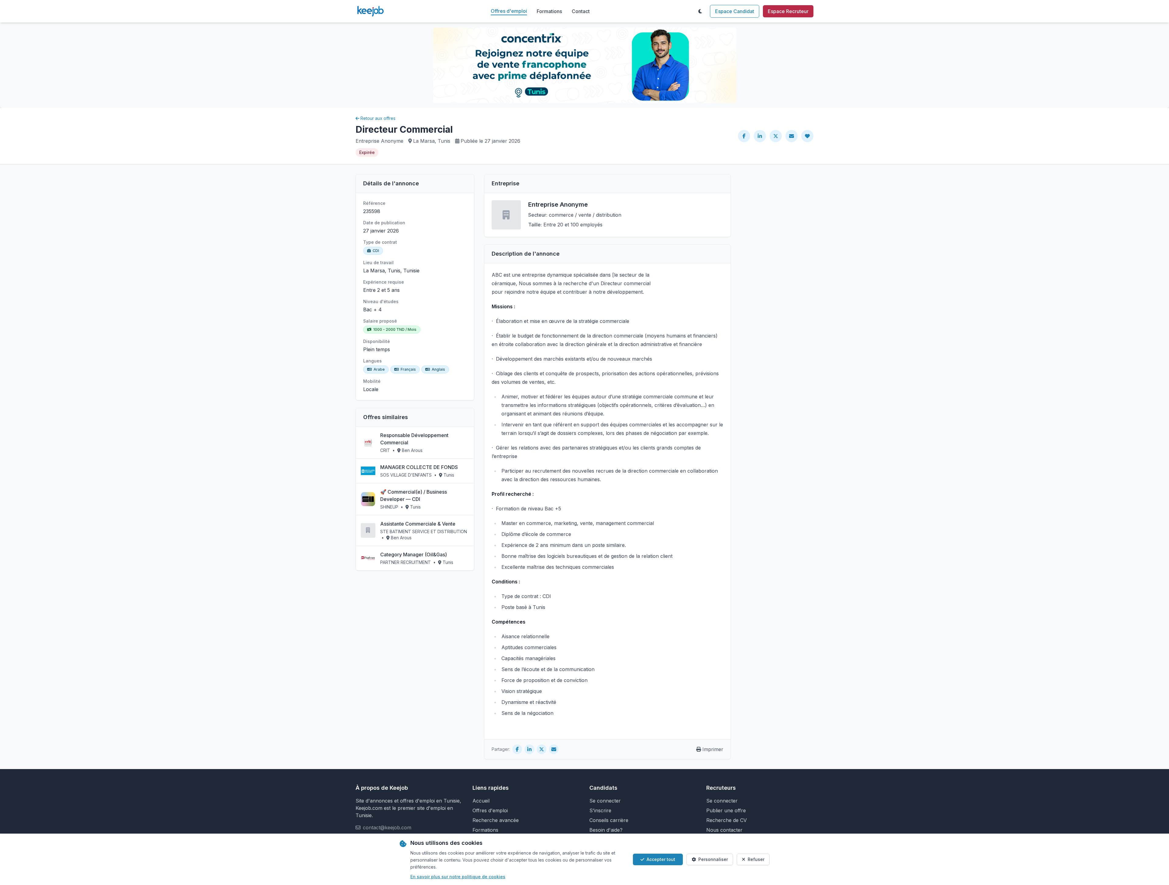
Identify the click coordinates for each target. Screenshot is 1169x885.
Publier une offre (726, 810)
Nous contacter (724, 830)
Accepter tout (661, 859)
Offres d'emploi (509, 11)
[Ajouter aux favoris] (807, 136)
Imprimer (712, 749)
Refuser (756, 859)
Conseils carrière (608, 820)
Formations (549, 11)
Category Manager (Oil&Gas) (413, 554)
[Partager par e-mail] (791, 136)
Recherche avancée (495, 820)
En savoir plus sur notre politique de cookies (457, 876)
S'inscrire (600, 810)
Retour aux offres (377, 118)
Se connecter (605, 801)
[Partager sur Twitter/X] (776, 136)
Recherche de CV (726, 820)
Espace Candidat (734, 11)
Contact (581, 11)
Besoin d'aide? (606, 830)
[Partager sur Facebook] (744, 136)
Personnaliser (713, 859)
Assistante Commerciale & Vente (417, 524)
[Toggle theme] (700, 11)
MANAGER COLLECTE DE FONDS (419, 467)
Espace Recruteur (788, 11)
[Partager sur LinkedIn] (760, 136)
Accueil (481, 801)
